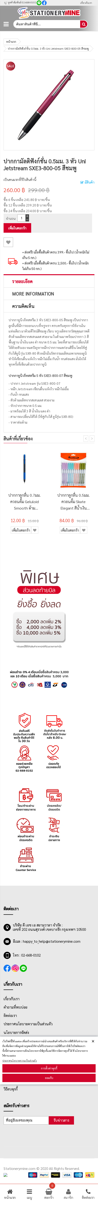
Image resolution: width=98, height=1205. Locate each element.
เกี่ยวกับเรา (86, 2)
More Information (33, 293)
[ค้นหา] (84, 24)
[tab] (49, 281)
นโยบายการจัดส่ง (16, 1032)
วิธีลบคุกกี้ (11, 1089)
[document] (49, 1060)
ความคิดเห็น (23, 306)
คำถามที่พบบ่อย (15, 1007)
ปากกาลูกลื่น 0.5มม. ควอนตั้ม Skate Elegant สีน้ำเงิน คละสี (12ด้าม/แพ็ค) (73, 502)
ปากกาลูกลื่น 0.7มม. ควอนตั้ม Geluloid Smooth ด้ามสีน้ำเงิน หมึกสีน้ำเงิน (24, 502)
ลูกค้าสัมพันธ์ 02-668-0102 (22, 2)
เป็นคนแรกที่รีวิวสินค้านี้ (20, 179)
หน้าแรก (11, 41)
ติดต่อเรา (10, 1015)
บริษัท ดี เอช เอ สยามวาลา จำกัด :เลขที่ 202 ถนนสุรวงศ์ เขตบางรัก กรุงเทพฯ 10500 (49, 927)
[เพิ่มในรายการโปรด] (8, 242)
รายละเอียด (22, 281)
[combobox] (46, 24)
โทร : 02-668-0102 (27, 955)
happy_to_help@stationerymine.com (51, 941)
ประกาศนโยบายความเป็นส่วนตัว (19, 1060)
